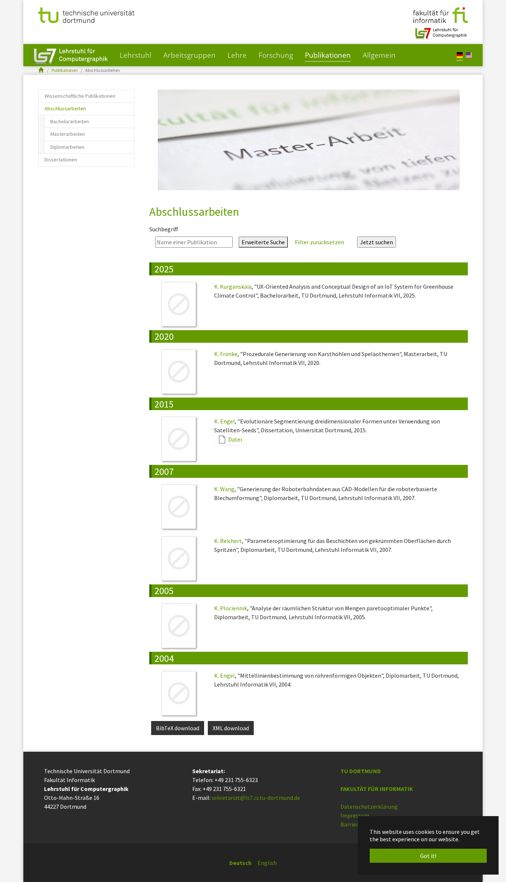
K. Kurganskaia (233, 286)
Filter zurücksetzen (319, 242)
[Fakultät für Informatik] (440, 14)
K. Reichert (228, 540)
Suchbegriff (163, 229)
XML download (231, 728)
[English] (469, 55)
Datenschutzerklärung (369, 806)
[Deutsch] (460, 55)
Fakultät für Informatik (376, 788)
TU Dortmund (360, 771)
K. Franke (225, 354)
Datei (234, 439)
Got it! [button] (428, 855)
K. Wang (224, 489)
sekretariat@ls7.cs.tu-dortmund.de (256, 797)
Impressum (354, 815)
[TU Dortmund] (86, 14)
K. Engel (224, 421)
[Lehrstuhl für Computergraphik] (440, 30)
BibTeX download (177, 728)
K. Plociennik (230, 608)
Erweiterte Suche (263, 242)
